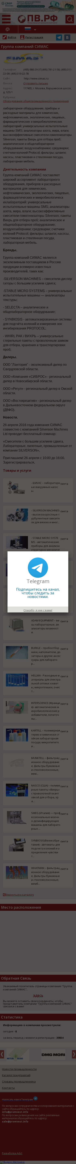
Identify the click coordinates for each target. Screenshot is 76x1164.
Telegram (38, 581)
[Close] (68, 551)
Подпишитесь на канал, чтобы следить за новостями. (38, 593)
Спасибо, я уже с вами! (38, 610)
